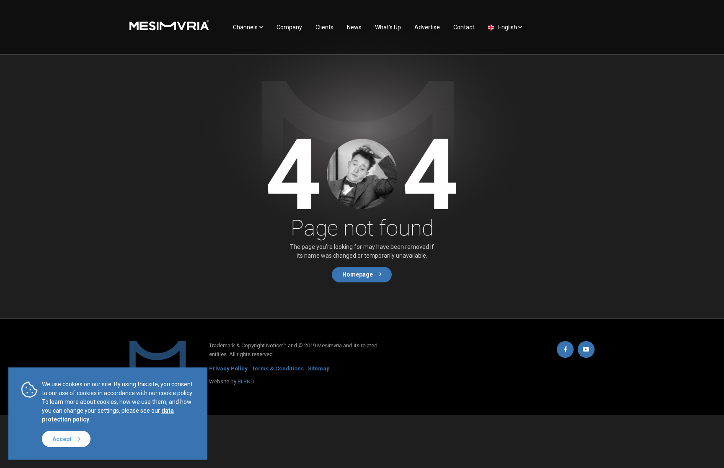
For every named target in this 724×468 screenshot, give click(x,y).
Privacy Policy (228, 368)
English (507, 27)
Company (289, 27)
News (354, 27)
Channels (245, 27)
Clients (324, 27)
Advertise (427, 27)
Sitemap (319, 368)
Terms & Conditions (278, 368)
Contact (463, 27)
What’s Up (388, 27)
